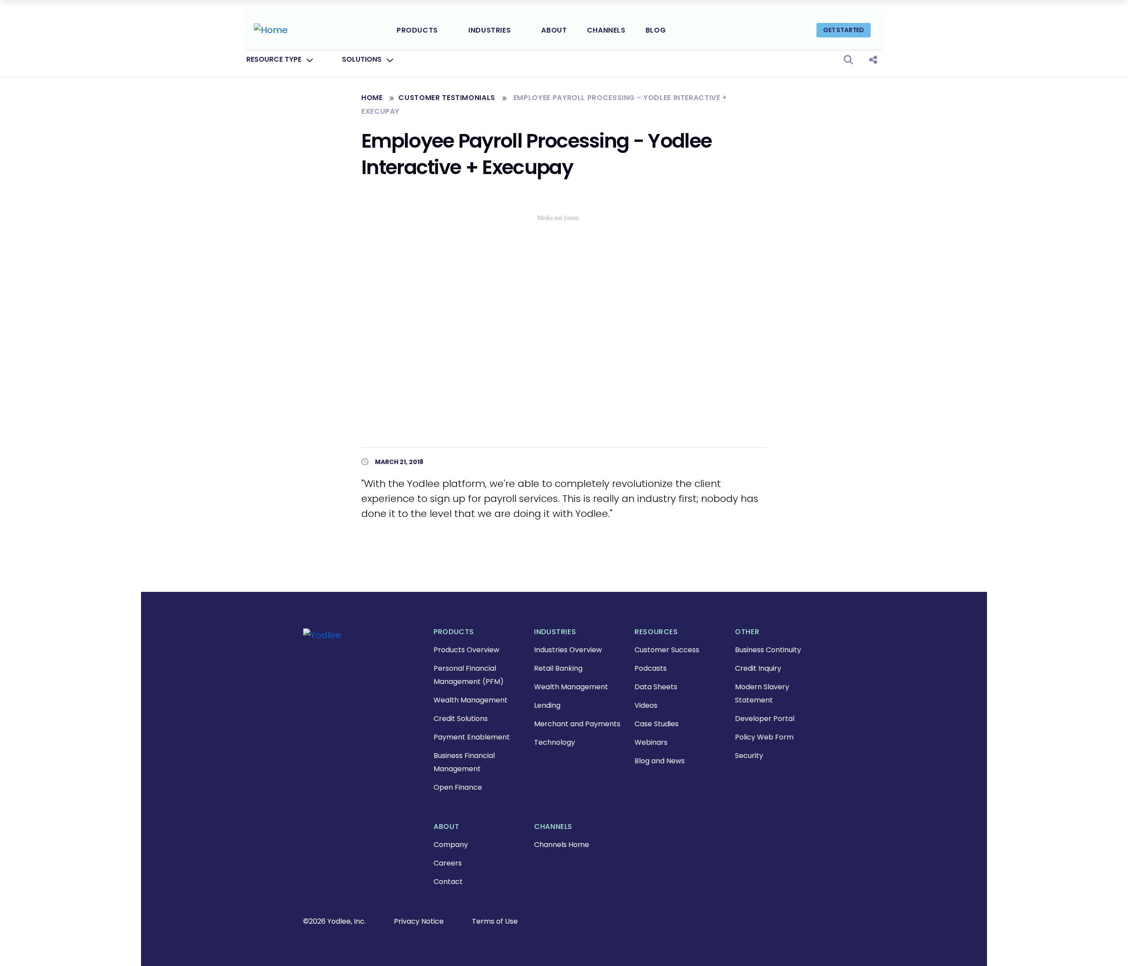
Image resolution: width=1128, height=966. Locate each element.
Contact (448, 882)
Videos (645, 705)
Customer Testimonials (447, 98)
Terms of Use (495, 921)
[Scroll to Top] (20, 946)
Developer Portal (764, 718)
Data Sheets (655, 687)
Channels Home (561, 845)
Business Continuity (768, 650)
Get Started (843, 30)
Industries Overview (568, 650)
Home (372, 98)
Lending (547, 705)
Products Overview (466, 650)
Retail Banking (558, 668)
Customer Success (666, 650)
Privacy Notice (419, 921)
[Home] (271, 30)
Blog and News (659, 761)
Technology (554, 742)
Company (451, 845)
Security (749, 756)
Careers (448, 863)
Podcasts (650, 668)
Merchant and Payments (577, 724)
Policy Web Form (764, 737)
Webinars (651, 742)
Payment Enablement (472, 737)
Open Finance (458, 787)
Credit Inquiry (758, 668)
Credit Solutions (461, 718)
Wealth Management (471, 700)
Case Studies (656, 724)
